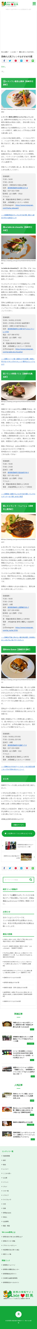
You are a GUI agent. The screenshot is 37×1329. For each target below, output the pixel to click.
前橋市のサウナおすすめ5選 (12, 1001)
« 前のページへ (18, 825)
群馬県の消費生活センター (11, 1269)
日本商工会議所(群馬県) (10, 1278)
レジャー (6, 1169)
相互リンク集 (7, 1254)
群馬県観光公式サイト (10, 1273)
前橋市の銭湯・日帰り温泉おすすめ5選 (15, 987)
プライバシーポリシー (10, 1245)
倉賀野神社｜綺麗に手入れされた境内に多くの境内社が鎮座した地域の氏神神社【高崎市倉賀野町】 (17, 994)
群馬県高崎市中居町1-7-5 (17, 745)
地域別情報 (6, 1156)
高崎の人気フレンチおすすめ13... (27, 52)
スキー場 (6, 1191)
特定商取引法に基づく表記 (11, 1250)
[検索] (31, 879)
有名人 (5, 1217)
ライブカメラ (7, 1199)
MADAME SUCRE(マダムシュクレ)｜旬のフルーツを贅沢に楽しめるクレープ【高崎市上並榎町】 (17, 964)
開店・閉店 (6, 1226)
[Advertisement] (18, 30)
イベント (6, 1182)
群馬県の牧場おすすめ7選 (11, 982)
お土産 (5, 1178)
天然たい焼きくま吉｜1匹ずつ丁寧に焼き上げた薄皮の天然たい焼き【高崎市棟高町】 (17, 940)
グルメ (5, 1186)
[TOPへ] (18, 1314)
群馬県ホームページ (9, 1265)
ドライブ (6, 1195)
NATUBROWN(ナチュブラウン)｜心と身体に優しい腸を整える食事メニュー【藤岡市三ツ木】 (17, 971)
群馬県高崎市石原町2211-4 (18, 188)
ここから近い (13, 52)
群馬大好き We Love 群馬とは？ (13, 1236)
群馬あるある (7, 1213)
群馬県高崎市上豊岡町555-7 (18, 607)
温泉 (4, 1208)
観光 (4, 1164)
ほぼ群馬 (6, 1221)
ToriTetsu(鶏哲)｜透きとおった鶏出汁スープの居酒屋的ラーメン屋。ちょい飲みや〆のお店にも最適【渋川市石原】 (17, 955)
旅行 (4, 1160)
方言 (4, 1204)
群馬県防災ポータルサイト (11, 1282)
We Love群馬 (4, 52)
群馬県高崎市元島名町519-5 (18, 472)
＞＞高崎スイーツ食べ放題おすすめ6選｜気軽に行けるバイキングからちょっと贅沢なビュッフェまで (18, 361)
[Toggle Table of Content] (2, 72)
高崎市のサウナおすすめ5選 (12, 977)
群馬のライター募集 (9, 1241)
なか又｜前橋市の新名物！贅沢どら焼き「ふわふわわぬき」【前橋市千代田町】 (17, 947)
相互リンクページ (9, 901)
